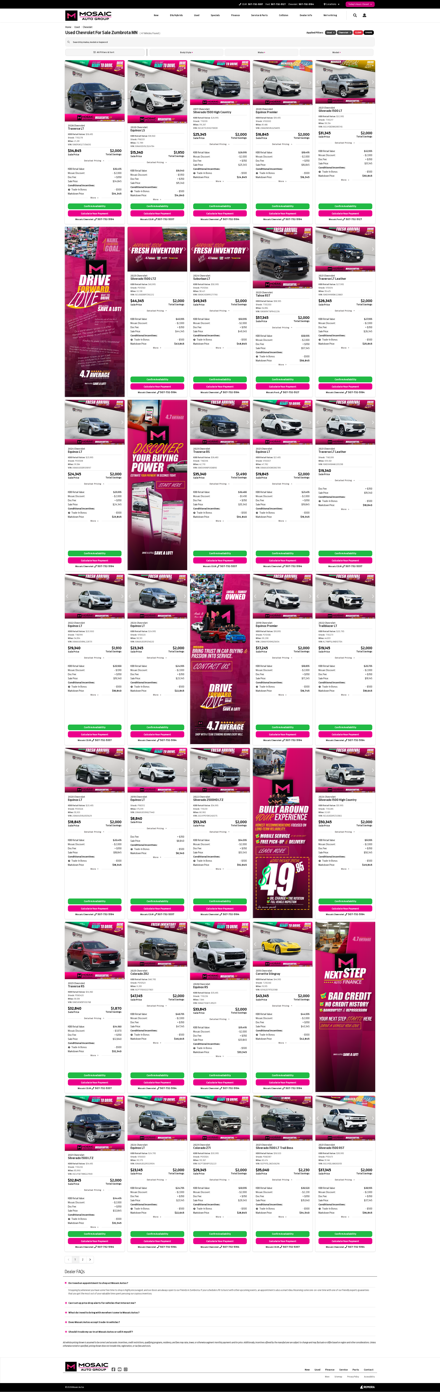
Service (343, 1369)
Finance (235, 15)
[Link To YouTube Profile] (120, 1369)
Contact (368, 1369)
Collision (283, 15)
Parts (356, 1369)
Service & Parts (259, 15)
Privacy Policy (353, 1376)
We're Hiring (330, 15)
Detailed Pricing (92, 160)
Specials (215, 15)
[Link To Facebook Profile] (114, 1369)
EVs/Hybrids (176, 15)
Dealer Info (306, 15)
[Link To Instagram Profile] (125, 1369)
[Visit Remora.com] (367, 1387)
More (93, 197)
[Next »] (90, 1259)
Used (196, 15)
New (156, 15)
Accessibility (369, 1376)
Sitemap (338, 1376)
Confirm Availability (94, 206)
